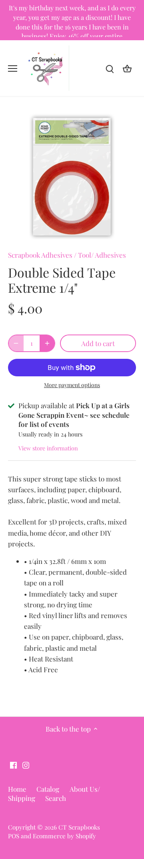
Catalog (47, 789)
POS (13, 836)
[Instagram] (25, 764)
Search (55, 798)
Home (17, 789)
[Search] (109, 68)
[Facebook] (13, 764)
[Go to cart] (127, 68)
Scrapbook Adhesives (40, 254)
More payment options (72, 385)
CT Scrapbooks (79, 827)
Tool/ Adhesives (102, 254)
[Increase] (47, 343)
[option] (72, 177)
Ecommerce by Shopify (64, 836)
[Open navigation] (12, 68)
